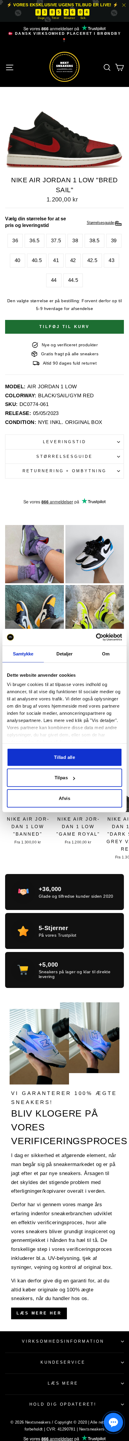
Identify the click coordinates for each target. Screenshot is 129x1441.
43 (111, 260)
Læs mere (63, 1383)
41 (56, 260)
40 (17, 260)
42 (73, 260)
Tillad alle (64, 757)
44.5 (73, 280)
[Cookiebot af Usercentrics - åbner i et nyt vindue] (96, 637)
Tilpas (61, 777)
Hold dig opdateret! (63, 1404)
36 (15, 240)
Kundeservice (63, 1362)
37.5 (56, 240)
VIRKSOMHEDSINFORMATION (63, 1341)
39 (114, 240)
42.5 (92, 260)
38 (75, 240)
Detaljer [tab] (64, 653)
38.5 (94, 240)
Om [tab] (106, 653)
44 (54, 280)
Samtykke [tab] (23, 653)
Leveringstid (64, 442)
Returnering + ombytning (64, 471)
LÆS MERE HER (39, 1313)
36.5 (34, 240)
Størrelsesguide (64, 456)
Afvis (64, 798)
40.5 (37, 260)
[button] (113, 1422)
